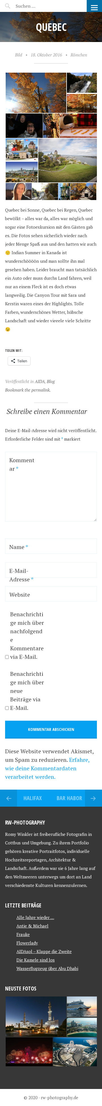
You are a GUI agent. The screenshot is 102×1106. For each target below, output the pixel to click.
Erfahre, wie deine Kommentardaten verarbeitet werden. (47, 768)
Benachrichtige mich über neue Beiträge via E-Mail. (27, 691)
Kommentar (22, 464)
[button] (35, 93)
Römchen (79, 55)
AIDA (40, 381)
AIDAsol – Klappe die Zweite (44, 951)
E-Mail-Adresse (21, 575)
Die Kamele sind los (35, 960)
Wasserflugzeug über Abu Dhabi (47, 968)
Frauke (23, 934)
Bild (18, 55)
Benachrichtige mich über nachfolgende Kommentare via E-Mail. (27, 635)
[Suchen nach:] (39, 6)
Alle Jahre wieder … (35, 917)
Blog (51, 381)
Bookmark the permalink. (28, 390)
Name (18, 547)
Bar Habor (69, 798)
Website (19, 594)
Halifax (33, 798)
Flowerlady (27, 943)
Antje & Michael (32, 926)
